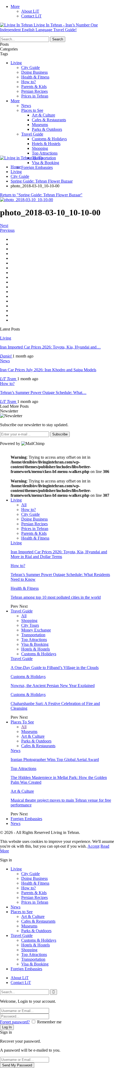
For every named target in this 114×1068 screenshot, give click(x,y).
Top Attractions (45, 153)
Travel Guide (32, 134)
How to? (28, 82)
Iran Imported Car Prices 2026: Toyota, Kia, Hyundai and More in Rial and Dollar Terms (59, 554)
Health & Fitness (35, 77)
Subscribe (60, 434)
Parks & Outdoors (47, 129)
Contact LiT (31, 16)
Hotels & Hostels (46, 143)
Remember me (49, 1022)
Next (4, 225)
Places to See (32, 110)
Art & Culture (43, 115)
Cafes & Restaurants (49, 120)
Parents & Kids (34, 86)
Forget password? (15, 1022)
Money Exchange (36, 630)
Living (16, 63)
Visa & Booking (45, 162)
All (24, 505)
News (26, 105)
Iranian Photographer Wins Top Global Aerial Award (55, 759)
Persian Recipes (34, 91)
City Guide (30, 67)
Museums (40, 124)
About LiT (30, 11)
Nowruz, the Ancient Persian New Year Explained (53, 685)
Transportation (44, 158)
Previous (7, 230)
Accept (93, 846)
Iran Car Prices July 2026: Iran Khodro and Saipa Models (48, 370)
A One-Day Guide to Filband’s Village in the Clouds (55, 667)
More (15, 6)
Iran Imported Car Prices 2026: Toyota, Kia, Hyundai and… (50, 347)
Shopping (40, 148)
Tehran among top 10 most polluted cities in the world (56, 597)
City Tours (30, 625)
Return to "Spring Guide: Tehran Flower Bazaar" (41, 195)
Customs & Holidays (49, 139)
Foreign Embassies (37, 167)
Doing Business (34, 72)
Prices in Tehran (34, 96)
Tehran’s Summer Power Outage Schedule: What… (43, 392)
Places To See (22, 722)
